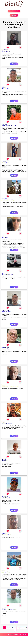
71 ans (14, 125)
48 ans (7, 162)
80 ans (6, 460)
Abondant (4, 535)
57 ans (6, 88)
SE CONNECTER (14, 15)
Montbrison (4, 423)
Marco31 (4, 608)
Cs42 (3, 422)
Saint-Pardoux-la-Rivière (8, 386)
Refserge (4, 87)
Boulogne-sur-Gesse (7, 609)
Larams (3, 384)
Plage (3, 570)
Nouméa (4, 497)
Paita (3, 88)
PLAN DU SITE (17, 634)
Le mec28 (4, 533)
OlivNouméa (5, 496)
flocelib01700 (5, 50)
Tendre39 (4, 459)
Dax (3, 237)
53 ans (8, 497)
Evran (3, 162)
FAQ (9, 634)
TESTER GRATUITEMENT (14, 11)
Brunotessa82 (5, 347)
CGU (11, 634)
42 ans (10, 423)
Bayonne (4, 572)
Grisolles (4, 348)
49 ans (8, 572)
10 (15, 630)
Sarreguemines (5, 274)
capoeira (4, 161)
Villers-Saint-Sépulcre (7, 125)
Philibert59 (4, 198)
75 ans (16, 386)
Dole (3, 460)
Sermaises (4, 311)
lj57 (2, 273)
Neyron (3, 51)
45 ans (9, 535)
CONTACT (24, 634)
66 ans (13, 200)
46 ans (9, 311)
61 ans (14, 609)
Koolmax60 (4, 124)
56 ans (6, 237)
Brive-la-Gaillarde (6, 200)
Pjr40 (3, 236)
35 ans (8, 51)
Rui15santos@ (5, 310)
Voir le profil (14, 63)
